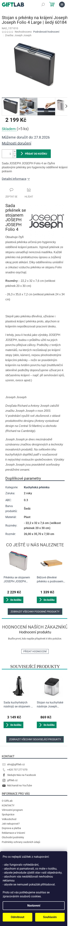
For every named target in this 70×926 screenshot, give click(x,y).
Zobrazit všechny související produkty (35, 739)
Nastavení (33, 905)
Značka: (18, 35)
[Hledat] (43, 4)
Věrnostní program (12, 810)
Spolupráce (8, 814)
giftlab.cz (12, 780)
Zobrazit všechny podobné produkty (35, 611)
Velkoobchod (9, 819)
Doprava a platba (11, 828)
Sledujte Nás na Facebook (21, 775)
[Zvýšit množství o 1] (14, 152)
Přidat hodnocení (35, 651)
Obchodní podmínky (13, 837)
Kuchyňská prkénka (37, 487)
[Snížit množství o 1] (14, 156)
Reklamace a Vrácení (13, 832)
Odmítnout (17, 917)
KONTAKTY (8, 805)
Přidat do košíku (36, 153)
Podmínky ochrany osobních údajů (21, 842)
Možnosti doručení (16, 143)
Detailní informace (14, 179)
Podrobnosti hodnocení (46, 31)
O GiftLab (7, 800)
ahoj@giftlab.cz (16, 764)
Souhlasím (50, 917)
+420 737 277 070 (17, 769)
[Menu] (62, 4)
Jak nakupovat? (11, 823)
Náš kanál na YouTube (19, 785)
